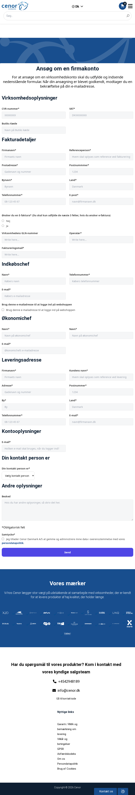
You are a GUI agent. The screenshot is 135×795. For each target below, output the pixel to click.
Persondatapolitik (67, 763)
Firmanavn (9, 150)
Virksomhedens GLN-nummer (20, 233)
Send (67, 552)
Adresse (7, 385)
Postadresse (10, 165)
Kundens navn (78, 370)
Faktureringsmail (13, 248)
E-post (73, 195)
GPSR (60, 749)
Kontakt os (106, 791)
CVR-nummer (10, 108)
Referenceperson (80, 150)
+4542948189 (69, 681)
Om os (61, 758)
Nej (8, 221)
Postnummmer (79, 165)
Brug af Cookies (66, 768)
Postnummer (78, 385)
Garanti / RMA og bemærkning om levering (67, 729)
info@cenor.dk (68, 690)
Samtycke (8, 534)
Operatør (75, 233)
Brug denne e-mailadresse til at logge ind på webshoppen (37, 304)
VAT (72, 108)
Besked (6, 496)
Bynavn (7, 180)
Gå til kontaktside (66, 698)
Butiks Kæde (9, 123)
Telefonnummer (12, 195)
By (4, 400)
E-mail (6, 289)
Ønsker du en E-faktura (56, 215)
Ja (7, 226)
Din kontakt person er (16, 468)
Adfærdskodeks (66, 753)
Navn (5, 274)
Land (73, 180)
